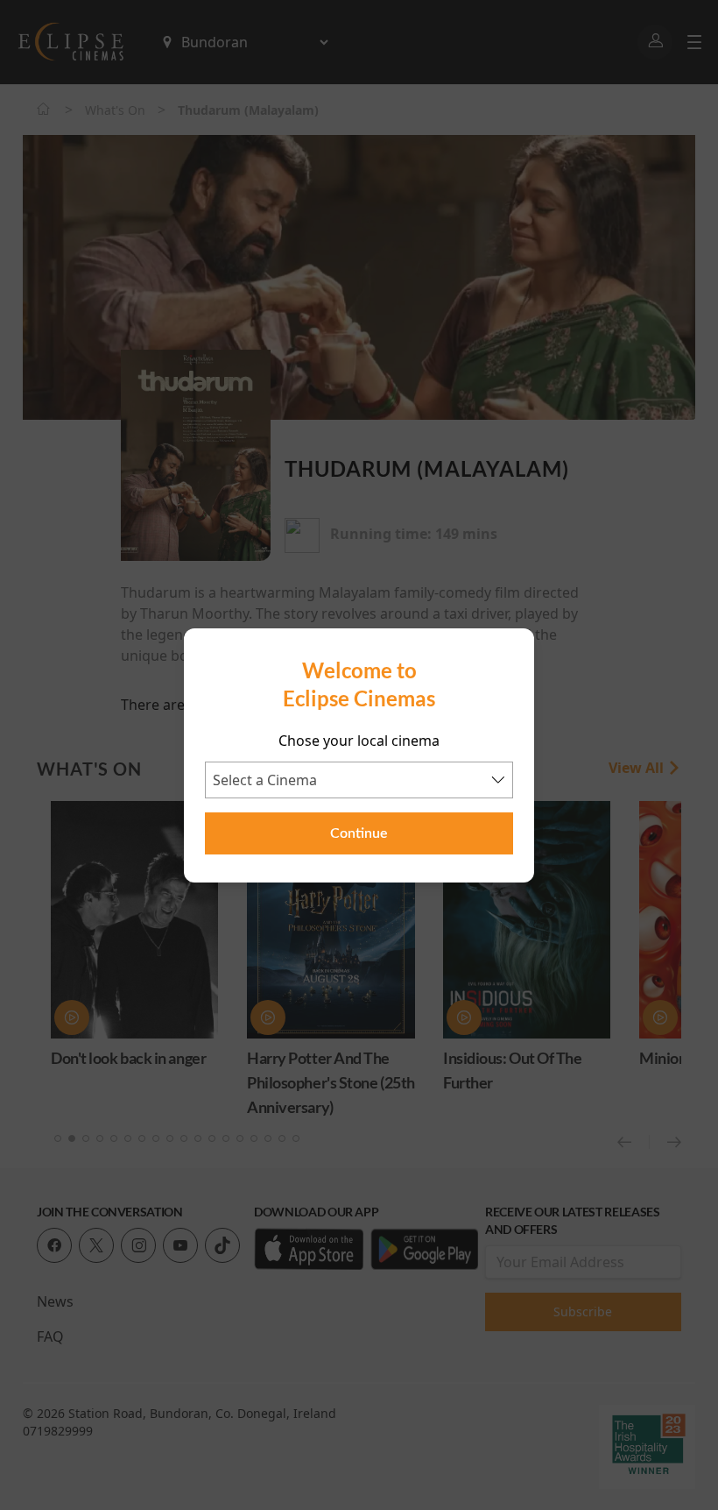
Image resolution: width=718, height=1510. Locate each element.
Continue (359, 833)
